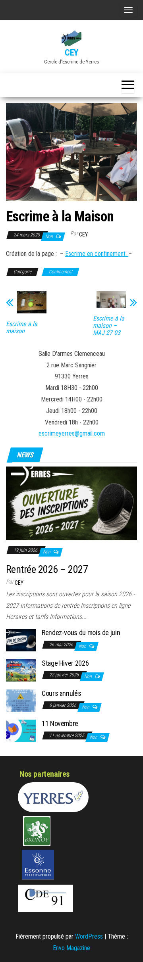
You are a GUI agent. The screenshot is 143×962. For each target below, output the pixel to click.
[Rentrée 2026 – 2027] (71, 503)
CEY (71, 53)
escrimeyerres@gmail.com (72, 433)
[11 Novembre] (21, 730)
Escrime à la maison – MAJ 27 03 (108, 325)
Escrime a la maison (21, 328)
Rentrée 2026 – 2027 (47, 569)
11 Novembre (60, 723)
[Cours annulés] (21, 700)
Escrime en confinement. (96, 253)
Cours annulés (61, 693)
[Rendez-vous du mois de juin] (21, 639)
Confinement (60, 272)
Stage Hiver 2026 (65, 663)
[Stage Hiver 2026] (21, 670)
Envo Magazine (71, 948)
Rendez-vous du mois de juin (81, 632)
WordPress (89, 936)
